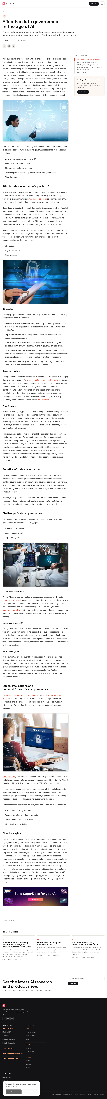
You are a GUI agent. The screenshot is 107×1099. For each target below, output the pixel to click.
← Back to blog (8, 920)
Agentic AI (7, 1036)
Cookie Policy (67, 1094)
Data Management (9, 1039)
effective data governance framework (43, 380)
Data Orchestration (10, 1043)
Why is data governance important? (89, 59)
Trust (89, 1094)
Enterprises (7, 1081)
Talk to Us (94, 4)
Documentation (31, 1032)
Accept (13, 1092)
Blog (4, 12)
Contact (29, 1068)
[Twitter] (8, 1018)
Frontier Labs (8, 1077)
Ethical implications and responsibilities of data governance (90, 68)
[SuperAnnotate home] (9, 3)
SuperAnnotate (9, 777)
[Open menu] (102, 3)
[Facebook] (4, 1018)
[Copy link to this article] (13, 46)
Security (29, 1048)
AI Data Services (8, 1048)
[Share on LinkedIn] (4, 46)
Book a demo (83, 92)
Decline (30, 1092)
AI (8, 12)
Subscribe (72, 983)
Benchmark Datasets (10, 1059)
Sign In (102, 1094)
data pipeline (43, 400)
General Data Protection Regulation (21, 695)
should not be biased (12, 600)
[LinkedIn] (12, 1018)
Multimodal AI (8, 1032)
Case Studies (31, 1036)
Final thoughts (82, 72)
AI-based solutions (38, 199)
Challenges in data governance (87, 65)
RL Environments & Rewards (13, 1053)
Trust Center (31, 1052)
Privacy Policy (56, 1094)
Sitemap (95, 1094)
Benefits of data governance (86, 62)
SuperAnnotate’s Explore (13, 610)
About (28, 1060)
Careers (29, 1064)
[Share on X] (9, 46)
